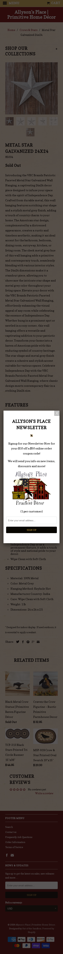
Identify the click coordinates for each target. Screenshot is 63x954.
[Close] (56, 413)
